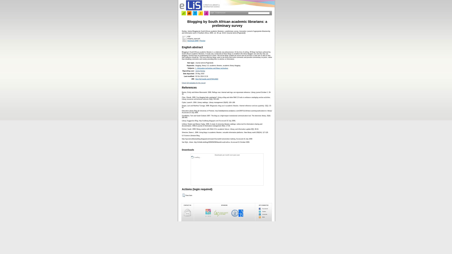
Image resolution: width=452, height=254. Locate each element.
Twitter (264, 211)
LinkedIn (264, 214)
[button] (183, 195)
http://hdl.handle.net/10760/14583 (206, 79)
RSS (263, 217)
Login (212, 13)
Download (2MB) (193, 41)
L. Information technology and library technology (211, 68)
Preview (202, 41)
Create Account (220, 13)
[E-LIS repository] (199, 10)
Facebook (265, 208)
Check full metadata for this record (193, 83)
